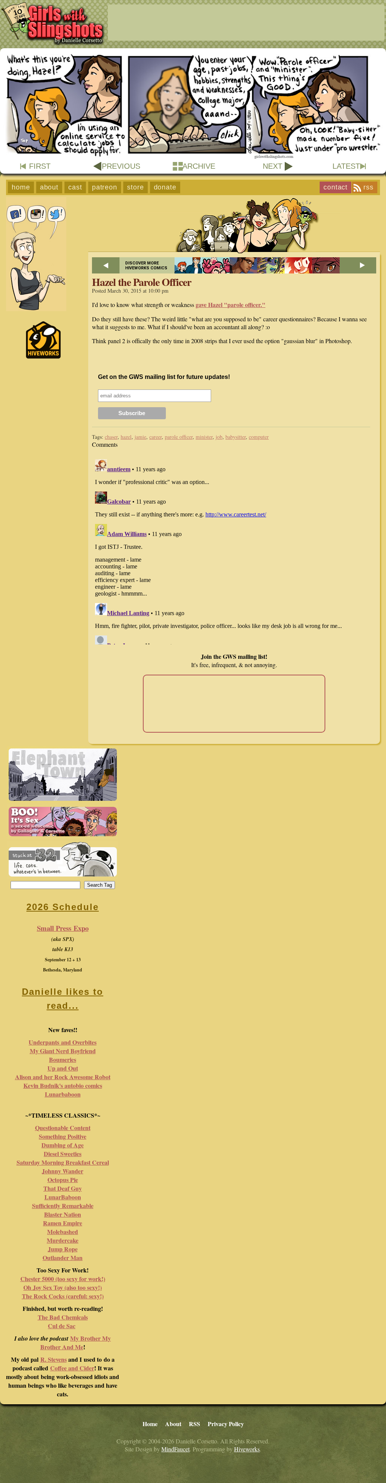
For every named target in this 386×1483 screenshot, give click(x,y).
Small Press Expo (63, 928)
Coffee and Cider (72, 1368)
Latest (346, 166)
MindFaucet (175, 1449)
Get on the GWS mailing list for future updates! (164, 377)
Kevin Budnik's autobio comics (62, 1085)
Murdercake (62, 1240)
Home (21, 187)
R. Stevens (53, 1359)
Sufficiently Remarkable (62, 1205)
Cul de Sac (61, 1325)
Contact (335, 187)
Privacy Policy (226, 1423)
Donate (165, 187)
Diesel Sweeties (62, 1153)
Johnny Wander (62, 1171)
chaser (111, 436)
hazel (126, 436)
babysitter (235, 436)
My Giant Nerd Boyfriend (63, 1050)
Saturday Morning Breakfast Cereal (63, 1162)
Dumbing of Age (62, 1145)
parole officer (179, 436)
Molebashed (62, 1231)
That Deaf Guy (62, 1188)
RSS (368, 187)
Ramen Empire (62, 1223)
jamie (140, 436)
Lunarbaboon (63, 1094)
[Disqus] (234, 550)
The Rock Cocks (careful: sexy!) (63, 1296)
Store (135, 187)
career (155, 436)
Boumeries (62, 1059)
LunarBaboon (62, 1197)
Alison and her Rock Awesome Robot (62, 1076)
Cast (75, 187)
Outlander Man (63, 1257)
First (40, 166)
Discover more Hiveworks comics (146, 265)
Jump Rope (63, 1249)
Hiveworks (247, 1449)
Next (272, 166)
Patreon (104, 187)
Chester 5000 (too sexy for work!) (62, 1278)
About (49, 187)
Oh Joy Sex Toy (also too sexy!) (62, 1287)
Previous (121, 166)
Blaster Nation (62, 1214)
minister (204, 436)
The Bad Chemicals (63, 1317)
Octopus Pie (62, 1179)
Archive (198, 166)
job (219, 436)
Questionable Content (62, 1127)
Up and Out (62, 1068)
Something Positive (62, 1136)
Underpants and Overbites (62, 1042)
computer (259, 436)
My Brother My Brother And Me (75, 1342)
